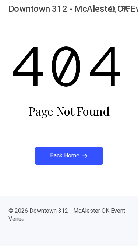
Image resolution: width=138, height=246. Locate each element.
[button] (112, 8)
